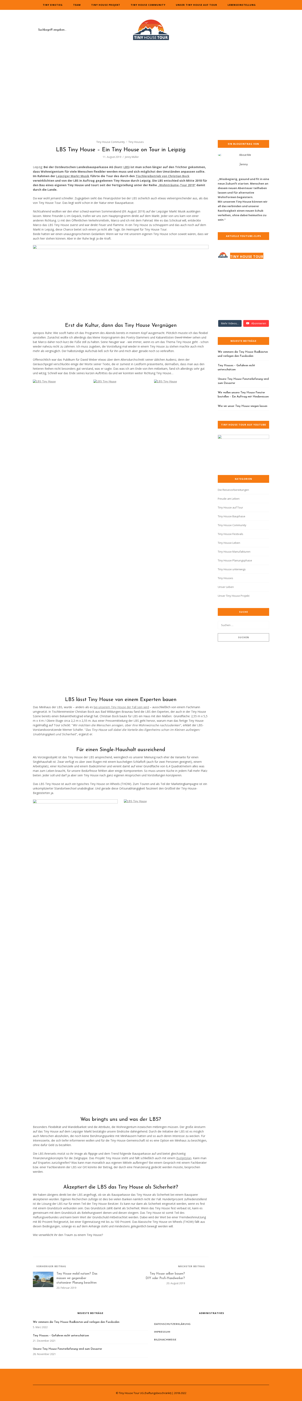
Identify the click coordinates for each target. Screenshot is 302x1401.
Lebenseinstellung (242, 4)
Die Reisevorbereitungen (233, 490)
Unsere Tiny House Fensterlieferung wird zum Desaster (243, 381)
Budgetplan (183, 1158)
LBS (126, 167)
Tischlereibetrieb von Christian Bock (162, 176)
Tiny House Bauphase (231, 516)
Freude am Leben (229, 498)
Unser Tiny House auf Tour (196, 4)
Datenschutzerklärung (172, 1324)
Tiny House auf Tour (230, 507)
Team (77, 4)
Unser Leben (226, 587)
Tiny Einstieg (53, 4)
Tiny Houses (136, 142)
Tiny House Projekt (105, 4)
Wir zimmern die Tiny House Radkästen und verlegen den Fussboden (243, 354)
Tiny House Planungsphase (235, 560)
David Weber (183, 337)
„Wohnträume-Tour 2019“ (177, 185)
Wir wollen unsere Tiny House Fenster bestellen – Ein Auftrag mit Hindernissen (243, 394)
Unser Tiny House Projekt (233, 596)
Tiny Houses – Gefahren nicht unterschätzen (236, 367)
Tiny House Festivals (230, 534)
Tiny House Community (148, 4)
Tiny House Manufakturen (234, 551)
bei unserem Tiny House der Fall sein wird (121, 707)
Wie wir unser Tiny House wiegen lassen (242, 406)
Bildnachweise (165, 1339)
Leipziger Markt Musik (72, 176)
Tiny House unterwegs (232, 569)
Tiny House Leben (229, 543)
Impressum (162, 1332)
